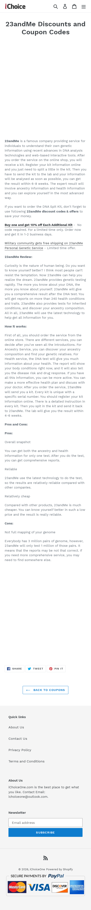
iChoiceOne (37, 869)
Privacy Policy (19, 750)
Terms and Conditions (26, 761)
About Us (16, 727)
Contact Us (17, 739)
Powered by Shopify (59, 869)
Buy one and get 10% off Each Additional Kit (39, 225)
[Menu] (83, 6)
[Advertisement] (45, 88)
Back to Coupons (48, 690)
